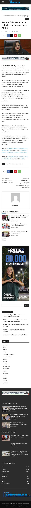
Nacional (9, 15)
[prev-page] (3, 239)
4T (6, 164)
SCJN (21, 164)
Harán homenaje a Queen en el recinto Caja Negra (15, 335)
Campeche (5, 345)
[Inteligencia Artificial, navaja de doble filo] (6, 446)
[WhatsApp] (19, 35)
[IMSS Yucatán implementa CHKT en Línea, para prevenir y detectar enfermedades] (6, 417)
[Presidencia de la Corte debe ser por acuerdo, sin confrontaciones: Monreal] (6, 218)
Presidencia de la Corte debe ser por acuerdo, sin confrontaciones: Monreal (20, 217)
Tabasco (5, 371)
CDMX (4, 347)
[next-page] (5, 239)
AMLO (10, 164)
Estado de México (7, 357)
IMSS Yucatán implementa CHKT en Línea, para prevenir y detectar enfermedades (14, 320)
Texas (4, 376)
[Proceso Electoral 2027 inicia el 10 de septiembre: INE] (6, 234)
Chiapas (5, 349)
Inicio (5, 15)
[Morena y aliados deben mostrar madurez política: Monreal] (6, 226)
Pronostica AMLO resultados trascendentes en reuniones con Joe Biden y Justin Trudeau (22, 184)
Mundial (5, 361)
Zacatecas (5, 383)
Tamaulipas (6, 373)
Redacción (13, 31)
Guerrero (5, 359)
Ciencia (4, 352)
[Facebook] (8, 35)
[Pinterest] (15, 35)
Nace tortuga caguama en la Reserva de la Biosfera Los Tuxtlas (15, 325)
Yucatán (5, 380)
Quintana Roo (6, 366)
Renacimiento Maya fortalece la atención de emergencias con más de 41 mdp (14, 315)
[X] (11, 35)
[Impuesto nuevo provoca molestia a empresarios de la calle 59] (6, 438)
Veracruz (5, 378)
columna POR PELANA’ (8, 354)
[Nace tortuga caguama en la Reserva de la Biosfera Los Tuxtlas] (6, 425)
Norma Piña (15, 164)
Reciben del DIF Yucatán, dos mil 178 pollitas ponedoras (14, 330)
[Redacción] (17, 32)
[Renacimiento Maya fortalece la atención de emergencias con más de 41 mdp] (6, 409)
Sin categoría (6, 368)
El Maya (23, 158)
